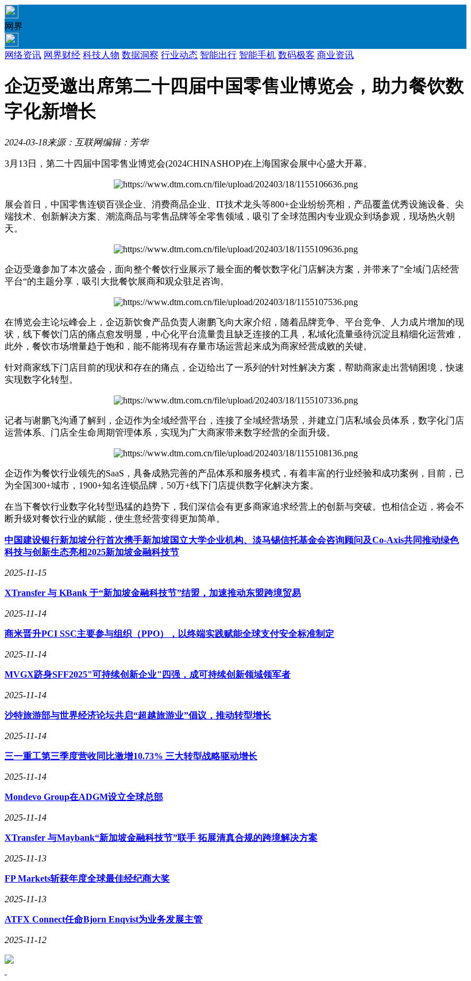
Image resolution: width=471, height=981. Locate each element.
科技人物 (101, 55)
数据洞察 (140, 55)
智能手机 (257, 55)
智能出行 (218, 55)
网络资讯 (23, 55)
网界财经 (62, 55)
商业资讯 (335, 55)
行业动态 (179, 55)
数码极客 (296, 55)
